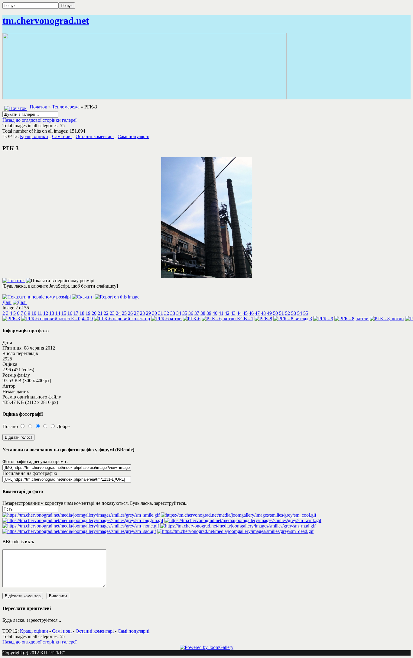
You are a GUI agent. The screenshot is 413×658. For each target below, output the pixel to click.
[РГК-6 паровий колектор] (122, 318)
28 (142, 313)
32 (166, 313)
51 (281, 313)
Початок (38, 106)
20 (94, 313)
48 (263, 313)
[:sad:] (79, 531)
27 (136, 313)
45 (245, 313)
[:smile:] (81, 515)
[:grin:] (82, 520)
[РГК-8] (263, 318)
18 (82, 313)
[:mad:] (238, 525)
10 (33, 313)
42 (227, 313)
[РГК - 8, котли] (351, 318)
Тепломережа (66, 106)
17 (75, 313)
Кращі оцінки (34, 136)
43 (233, 313)
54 (299, 313)
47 (257, 313)
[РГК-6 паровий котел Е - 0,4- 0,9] (57, 318)
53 (293, 313)
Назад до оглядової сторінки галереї (39, 120)
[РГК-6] (191, 318)
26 (130, 313)
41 (221, 313)
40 (215, 313)
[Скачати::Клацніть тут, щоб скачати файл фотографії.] (83, 296)
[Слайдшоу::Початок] (13, 280)
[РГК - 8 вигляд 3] (292, 318)
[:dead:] (235, 531)
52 (287, 313)
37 (196, 313)
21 (100, 313)
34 (178, 313)
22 (106, 313)
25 (124, 313)
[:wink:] (242, 520)
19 (88, 313)
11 (39, 313)
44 (239, 313)
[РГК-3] (206, 276)
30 (154, 313)
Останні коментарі (95, 136)
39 (209, 313)
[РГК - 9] (323, 318)
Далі (6, 302)
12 (45, 313)
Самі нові (62, 136)
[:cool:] (238, 515)
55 (305, 313)
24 (118, 313)
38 (202, 313)
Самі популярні (133, 136)
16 (69, 313)
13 (51, 313)
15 (63, 313)
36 (190, 313)
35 (184, 313)
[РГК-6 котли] (166, 318)
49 (269, 313)
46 (251, 313)
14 (57, 313)
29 (148, 313)
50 (275, 313)
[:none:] (80, 525)
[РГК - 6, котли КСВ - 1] (227, 318)
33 (172, 313)
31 (160, 313)
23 (112, 313)
